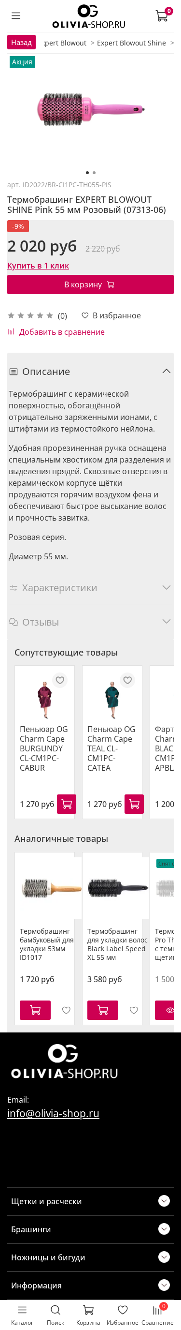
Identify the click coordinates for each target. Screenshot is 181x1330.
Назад (21, 42)
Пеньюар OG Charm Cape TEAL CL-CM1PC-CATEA (111, 748)
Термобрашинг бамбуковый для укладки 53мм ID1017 (47, 944)
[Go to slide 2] (94, 172)
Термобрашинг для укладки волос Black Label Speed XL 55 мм (117, 944)
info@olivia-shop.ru (53, 1113)
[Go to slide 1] (87, 172)
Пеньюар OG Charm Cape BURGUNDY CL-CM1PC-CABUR (44, 748)
